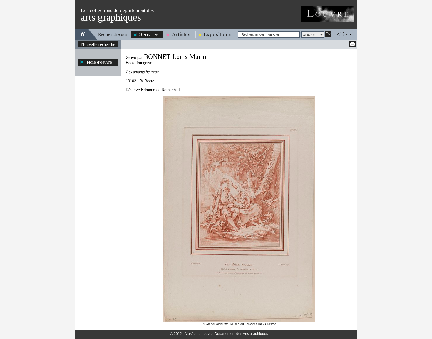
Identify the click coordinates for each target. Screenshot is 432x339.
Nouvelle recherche (98, 44)
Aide (341, 34)
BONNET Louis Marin (175, 56)
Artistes (181, 34)
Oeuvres (148, 34)
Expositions (217, 34)
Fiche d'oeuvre (99, 62)
